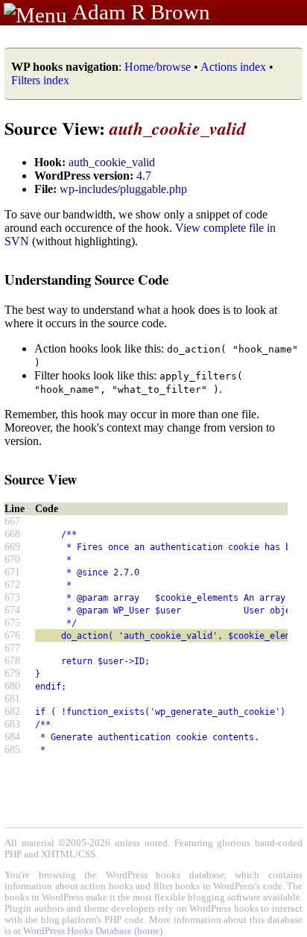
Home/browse (157, 66)
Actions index (233, 66)
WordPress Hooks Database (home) (92, 931)
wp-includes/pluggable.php (123, 189)
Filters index (40, 80)
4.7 (143, 175)
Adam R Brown (141, 12)
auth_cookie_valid (112, 162)
